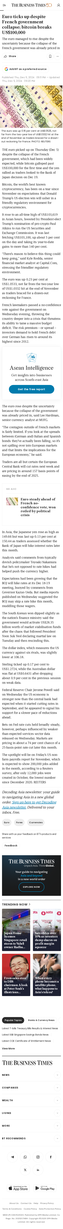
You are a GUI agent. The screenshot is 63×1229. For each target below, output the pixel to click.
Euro (6, 822)
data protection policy (50, 1209)
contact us (26, 1203)
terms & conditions (12, 1209)
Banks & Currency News (41, 1020)
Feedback (11, 845)
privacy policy (47, 1203)
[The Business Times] (28, 5)
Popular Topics (13, 1020)
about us (14, 1203)
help (36, 1203)
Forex (19, 822)
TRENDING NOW (15, 904)
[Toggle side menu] (4, 5)
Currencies (36, 822)
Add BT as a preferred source (28, 69)
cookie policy (30, 1209)
